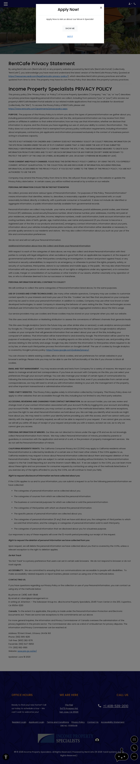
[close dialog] (100, 8)
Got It (70, 36)
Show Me (70, 28)
